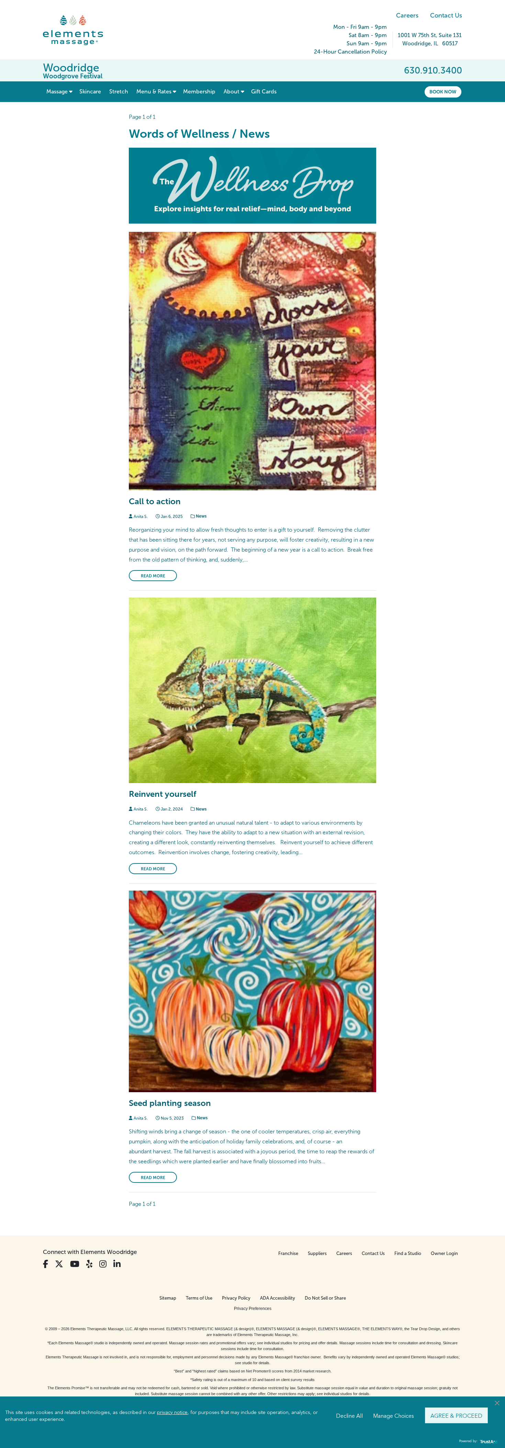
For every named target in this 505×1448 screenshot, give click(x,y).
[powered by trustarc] (488, 1441)
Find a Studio (407, 1253)
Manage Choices (393, 1415)
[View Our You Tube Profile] (74, 1264)
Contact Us (446, 15)
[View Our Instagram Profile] (103, 1264)
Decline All (349, 1415)
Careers (407, 15)
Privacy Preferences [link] (252, 1308)
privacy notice (172, 1412)
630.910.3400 (433, 70)
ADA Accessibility (277, 1298)
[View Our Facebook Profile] (45, 1264)
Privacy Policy (236, 1298)
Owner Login (444, 1253)
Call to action (155, 501)
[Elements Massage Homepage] (78, 30)
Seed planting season (170, 1103)
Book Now (443, 91)
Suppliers (317, 1253)
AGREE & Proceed (456, 1415)
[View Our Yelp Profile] (89, 1264)
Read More (153, 576)
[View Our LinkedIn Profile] (117, 1264)
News (200, 516)
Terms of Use (199, 1298)
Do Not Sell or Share (325, 1298)
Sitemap (167, 1298)
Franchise (288, 1253)
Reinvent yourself (162, 794)
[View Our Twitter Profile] (59, 1264)
